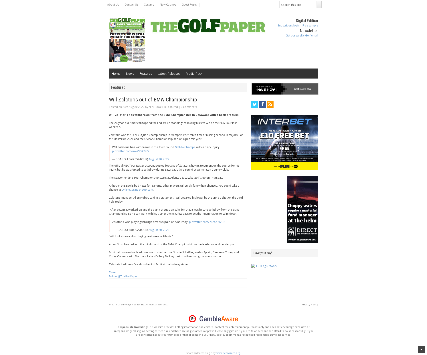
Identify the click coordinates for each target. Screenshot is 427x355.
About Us (113, 4)
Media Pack (194, 73)
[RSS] (270, 104)
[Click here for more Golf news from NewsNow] (269, 89)
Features (145, 73)
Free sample (310, 25)
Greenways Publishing (131, 304)
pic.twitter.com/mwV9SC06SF (131, 151)
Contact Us (131, 4)
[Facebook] (262, 104)
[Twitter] (254, 104)
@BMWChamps (185, 147)
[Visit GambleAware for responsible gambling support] (218, 318)
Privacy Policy (310, 304)
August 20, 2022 (159, 159)
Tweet (113, 272)
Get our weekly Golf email (302, 35)
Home (116, 73)
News (130, 73)
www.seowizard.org (228, 353)
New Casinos (168, 4)
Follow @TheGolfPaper (123, 276)
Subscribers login (289, 25)
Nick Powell (156, 107)
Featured (172, 107)
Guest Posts (189, 4)
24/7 (308, 89)
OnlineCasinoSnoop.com (137, 190)
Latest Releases (168, 73)
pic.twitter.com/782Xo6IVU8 (207, 222)
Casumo (149, 4)
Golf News (300, 89)
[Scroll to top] (421, 349)
